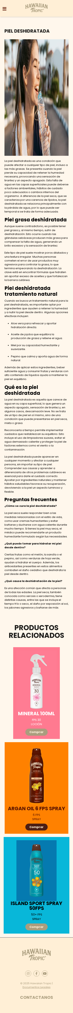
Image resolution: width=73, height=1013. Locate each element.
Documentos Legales (36, 987)
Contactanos (36, 997)
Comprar (36, 732)
